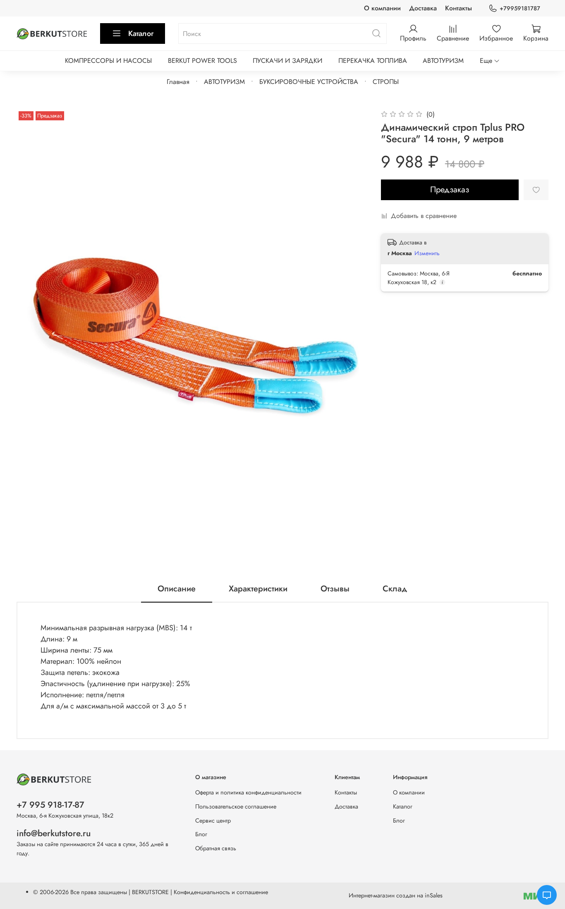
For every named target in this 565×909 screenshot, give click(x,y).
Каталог (140, 33)
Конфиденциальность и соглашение (221, 892)
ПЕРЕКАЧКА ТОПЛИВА (372, 60)
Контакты (458, 8)
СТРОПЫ (386, 81)
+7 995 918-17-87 (50, 805)
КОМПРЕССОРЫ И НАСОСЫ (108, 60)
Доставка (423, 8)
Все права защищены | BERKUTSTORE (120, 892)
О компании (382, 8)
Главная (178, 81)
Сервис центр (213, 820)
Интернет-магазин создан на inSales (396, 895)
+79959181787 (520, 8)
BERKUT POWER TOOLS (202, 60)
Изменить (427, 253)
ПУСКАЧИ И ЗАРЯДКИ (287, 60)
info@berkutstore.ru (54, 833)
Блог (201, 834)
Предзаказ (449, 190)
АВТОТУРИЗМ (443, 60)
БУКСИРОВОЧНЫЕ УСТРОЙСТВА (308, 81)
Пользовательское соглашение (235, 806)
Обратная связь (215, 848)
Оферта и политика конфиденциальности (248, 792)
